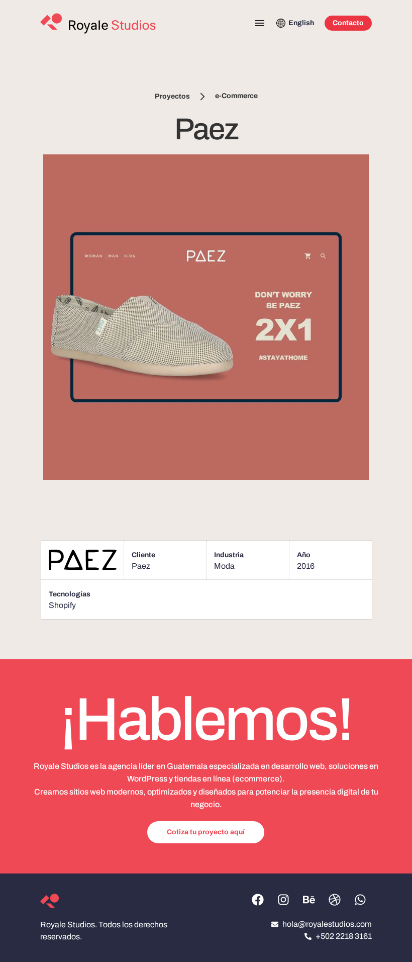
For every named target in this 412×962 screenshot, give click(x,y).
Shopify (62, 605)
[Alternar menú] (260, 23)
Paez (141, 566)
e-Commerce (236, 96)
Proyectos (172, 96)
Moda (224, 566)
